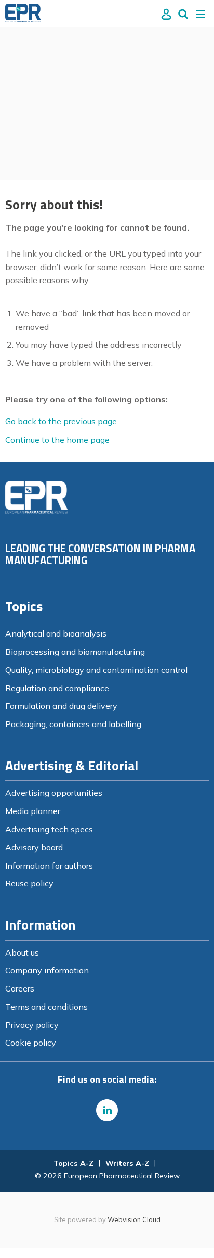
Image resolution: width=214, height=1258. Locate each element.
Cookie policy (30, 1042)
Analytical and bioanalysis (55, 633)
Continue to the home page (57, 440)
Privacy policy (32, 1025)
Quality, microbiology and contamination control (96, 670)
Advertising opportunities (53, 792)
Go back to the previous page (61, 421)
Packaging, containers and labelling (73, 724)
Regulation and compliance (57, 688)
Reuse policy (29, 883)
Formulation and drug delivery (61, 706)
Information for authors (49, 865)
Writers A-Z (127, 1163)
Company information (47, 970)
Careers (19, 988)
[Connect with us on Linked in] (107, 1110)
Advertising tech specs (49, 829)
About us (22, 952)
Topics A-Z (73, 1163)
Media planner (32, 811)
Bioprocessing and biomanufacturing (75, 651)
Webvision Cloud (134, 1219)
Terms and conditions (46, 1006)
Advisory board (34, 847)
